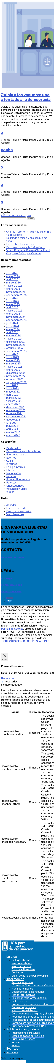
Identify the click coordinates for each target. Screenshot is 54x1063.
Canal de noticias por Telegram (30, 975)
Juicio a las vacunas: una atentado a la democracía (26, 97)
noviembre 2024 (16, 316)
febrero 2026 (14, 285)
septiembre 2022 (16, 382)
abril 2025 (12, 307)
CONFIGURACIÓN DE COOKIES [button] (20, 641)
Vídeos (10, 491)
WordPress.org (15, 514)
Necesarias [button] (7, 678)
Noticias (12, 1052)
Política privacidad (11, 585)
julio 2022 (12, 385)
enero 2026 (13, 288)
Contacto (17, 972)
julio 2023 (12, 354)
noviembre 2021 (15, 410)
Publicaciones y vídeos (22, 1029)
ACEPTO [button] (44, 641)
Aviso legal (7, 578)
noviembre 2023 (16, 344)
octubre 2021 (14, 413)
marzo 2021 (13, 432)
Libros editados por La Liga (28, 1035)
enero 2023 (13, 369)
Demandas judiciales (24, 1007)
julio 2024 (12, 323)
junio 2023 (12, 357)
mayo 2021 (12, 425)
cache (7, 149)
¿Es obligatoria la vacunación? (29, 998)
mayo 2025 (13, 304)
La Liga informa (21, 960)
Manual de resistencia (24, 1010)
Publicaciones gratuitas (26, 1032)
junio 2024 (12, 326)
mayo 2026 (13, 276)
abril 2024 (12, 332)
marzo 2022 (13, 397)
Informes (17, 1042)
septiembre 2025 (16, 295)
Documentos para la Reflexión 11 (25, 247)
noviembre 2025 (16, 291)
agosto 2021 (13, 419)
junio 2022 (12, 388)
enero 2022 (13, 404)
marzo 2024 (13, 335)
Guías (9, 460)
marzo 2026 (13, 282)
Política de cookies (11, 591)
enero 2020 (13, 435)
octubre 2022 (14, 379)
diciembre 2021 (15, 407)
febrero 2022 (14, 400)
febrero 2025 (14, 310)
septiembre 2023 (16, 351)
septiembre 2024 (16, 319)
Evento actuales (16, 454)
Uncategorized (15, 485)
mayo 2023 (13, 360)
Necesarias (11, 681)
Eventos (12, 1048)
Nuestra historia (21, 966)
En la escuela (19, 1001)
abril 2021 (12, 429)
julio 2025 (12, 298)
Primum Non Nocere (23, 1039)
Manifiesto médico (22, 988)
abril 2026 (12, 279)
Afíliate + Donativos (23, 969)
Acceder (11, 505)
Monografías (13, 473)
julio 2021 (11, 422)
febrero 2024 (14, 338)
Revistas (11, 482)
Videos (16, 1045)
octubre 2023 (14, 348)
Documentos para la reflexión (23, 451)
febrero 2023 (14, 366)
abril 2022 (12, 394)
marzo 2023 (13, 363)
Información (15, 979)
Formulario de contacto (14, 557)
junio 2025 (12, 301)
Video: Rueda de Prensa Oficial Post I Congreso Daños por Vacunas (28, 252)
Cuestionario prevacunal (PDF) (30, 1026)
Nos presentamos (22, 963)
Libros (10, 470)
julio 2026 (12, 273)
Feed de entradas (17, 508)
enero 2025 (13, 313)
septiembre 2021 (16, 416)
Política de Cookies (12, 628)
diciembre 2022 (15, 372)
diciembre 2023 (15, 341)
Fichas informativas (23, 994)
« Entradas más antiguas (16, 215)
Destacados (13, 448)
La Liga (11, 957)
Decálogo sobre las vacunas (28, 991)
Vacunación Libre (16, 488)
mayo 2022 (13, 391)
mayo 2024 (13, 329)
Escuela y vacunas (22, 982)
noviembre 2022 (16, 376)
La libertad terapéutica (20, 244)
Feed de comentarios (18, 511)
